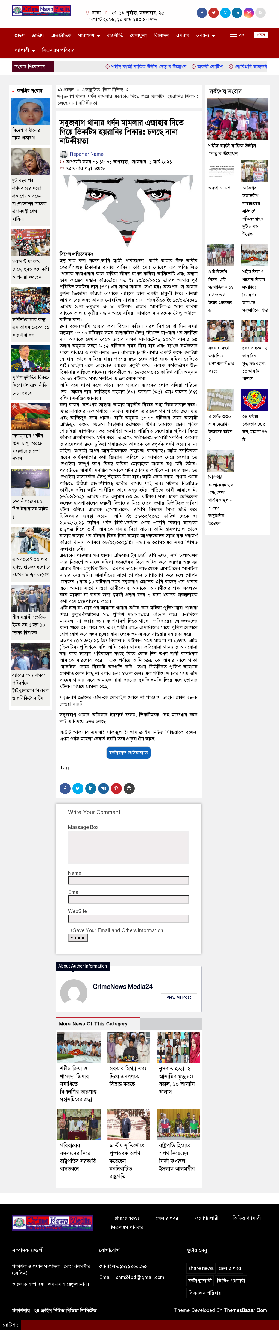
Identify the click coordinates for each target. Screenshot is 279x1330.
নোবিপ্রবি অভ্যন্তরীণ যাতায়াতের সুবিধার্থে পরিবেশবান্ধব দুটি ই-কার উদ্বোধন (252, 211)
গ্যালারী (22, 50)
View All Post (178, 997)
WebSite (77, 911)
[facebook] (202, 13)
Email (74, 892)
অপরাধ (182, 35)
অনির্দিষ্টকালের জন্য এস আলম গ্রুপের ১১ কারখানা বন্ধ (30, 327)
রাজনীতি (115, 35)
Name (74, 873)
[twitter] (213, 13)
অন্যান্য (202, 35)
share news (127, 1218)
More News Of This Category (93, 1024)
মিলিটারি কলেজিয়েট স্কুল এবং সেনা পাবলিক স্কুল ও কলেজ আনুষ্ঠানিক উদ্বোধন (220, 500)
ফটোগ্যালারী (207, 1218)
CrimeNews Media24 (123, 987)
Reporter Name (86, 154)
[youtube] (249, 13)
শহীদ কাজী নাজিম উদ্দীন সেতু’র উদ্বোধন (129, 67)
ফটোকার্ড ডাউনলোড (128, 753)
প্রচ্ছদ (20, 35)
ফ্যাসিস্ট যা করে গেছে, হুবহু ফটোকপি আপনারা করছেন (30, 269)
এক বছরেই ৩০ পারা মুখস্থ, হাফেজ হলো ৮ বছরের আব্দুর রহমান (31, 567)
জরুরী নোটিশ (191, 67)
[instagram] (225, 13)
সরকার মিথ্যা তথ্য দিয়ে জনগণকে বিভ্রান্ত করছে (128, 1076)
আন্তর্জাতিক (61, 35)
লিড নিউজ (113, 90)
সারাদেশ (86, 35)
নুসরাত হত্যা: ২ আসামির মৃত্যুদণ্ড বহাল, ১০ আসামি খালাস (254, 363)
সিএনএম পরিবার (58, 50)
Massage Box (83, 827)
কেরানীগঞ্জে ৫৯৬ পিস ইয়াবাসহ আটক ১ (30, 508)
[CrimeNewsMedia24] (41, 10)
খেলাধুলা (138, 35)
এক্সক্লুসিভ (90, 90)
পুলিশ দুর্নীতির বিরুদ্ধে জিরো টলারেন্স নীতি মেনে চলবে (31, 385)
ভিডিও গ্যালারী (247, 1218)
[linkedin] (237, 13)
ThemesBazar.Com (245, 1310)
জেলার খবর (167, 1218)
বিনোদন (161, 35)
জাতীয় (38, 35)
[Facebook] (65, 788)
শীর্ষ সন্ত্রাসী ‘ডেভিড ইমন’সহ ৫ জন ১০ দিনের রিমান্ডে (29, 624)
